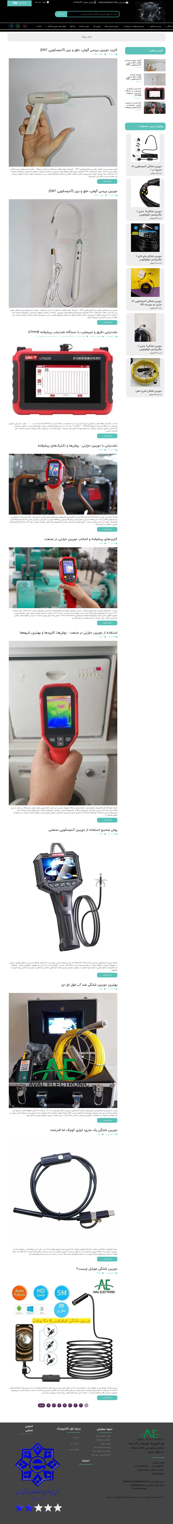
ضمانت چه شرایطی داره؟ (101, 1451)
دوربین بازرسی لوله (111, 26)
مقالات (95, 54)
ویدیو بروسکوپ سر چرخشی (134, 26)
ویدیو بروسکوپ (155, 26)
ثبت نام (38, 2)
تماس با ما (74, 1443)
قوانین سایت (73, 1449)
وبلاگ (83, 37)
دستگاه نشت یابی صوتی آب (47, 336)
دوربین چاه (97, 26)
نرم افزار (72, 26)
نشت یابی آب (80, 336)
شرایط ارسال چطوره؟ (102, 1440)
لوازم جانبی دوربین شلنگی (57, 26)
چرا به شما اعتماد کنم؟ (102, 1447)
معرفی (101, 54)
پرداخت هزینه (105, 1443)
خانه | (89, 37)
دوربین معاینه (84, 26)
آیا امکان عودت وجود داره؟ (100, 1455)
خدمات (39, 26)
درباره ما (75, 1437)
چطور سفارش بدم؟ (103, 1436)
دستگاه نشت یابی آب (66, 336)
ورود (44, 2)
